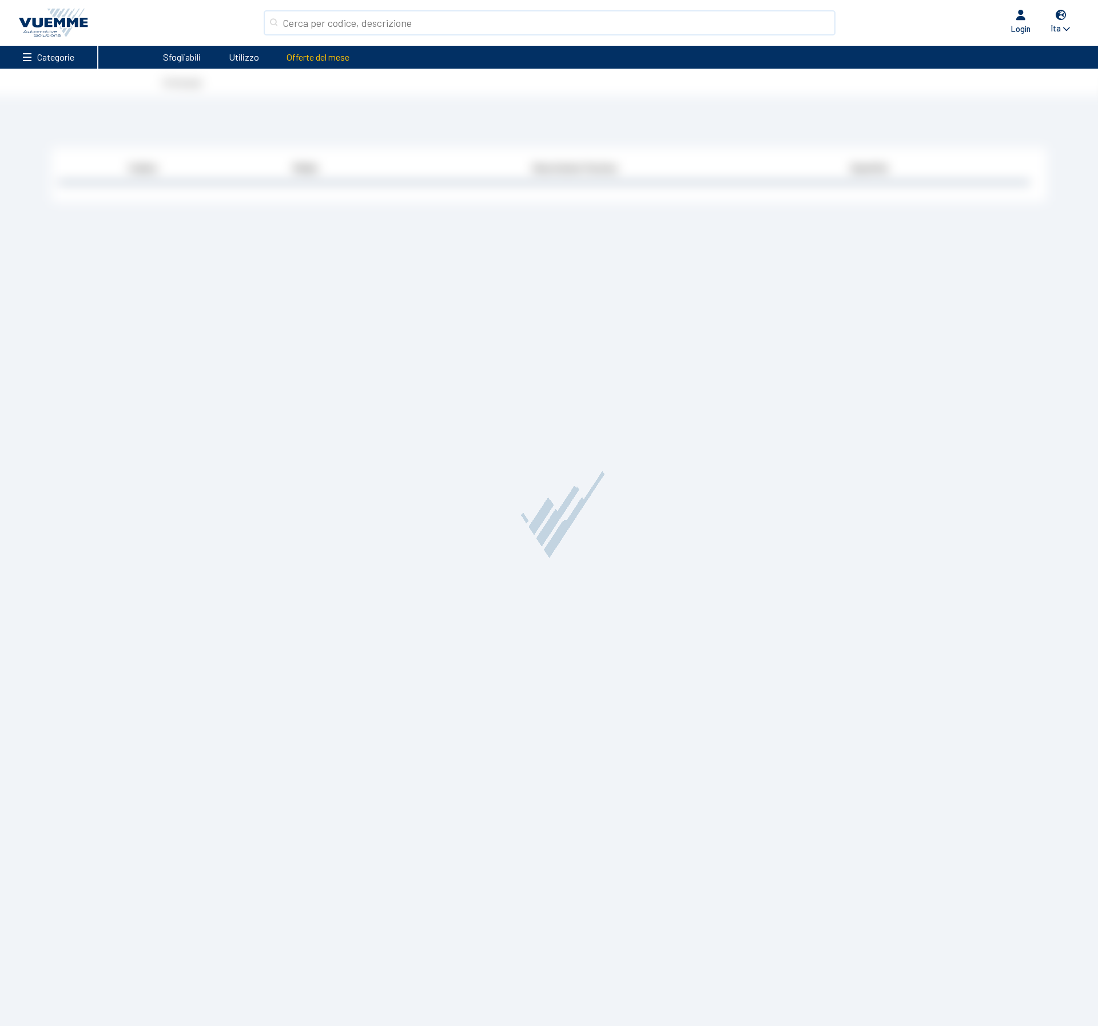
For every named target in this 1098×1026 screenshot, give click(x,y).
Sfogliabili (182, 56)
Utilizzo (244, 56)
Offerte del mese (318, 56)
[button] (1061, 22)
